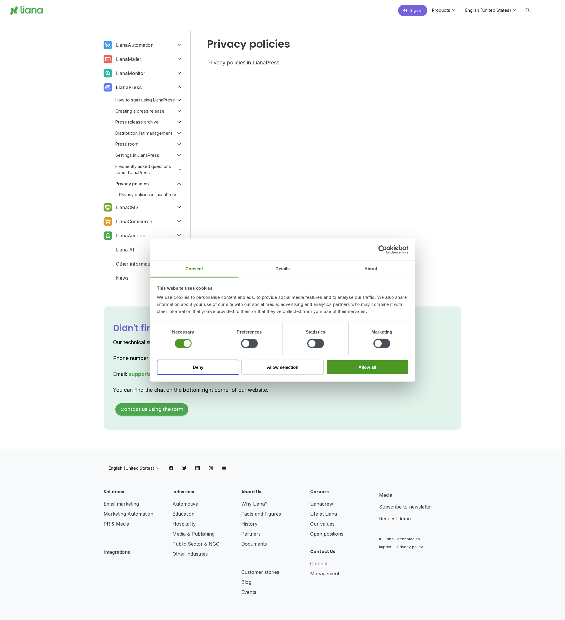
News (122, 278)
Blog (246, 582)
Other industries (190, 554)
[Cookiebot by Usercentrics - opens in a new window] (382, 249)
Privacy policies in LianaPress (243, 62)
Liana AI (125, 250)
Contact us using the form (151, 409)
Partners (251, 534)
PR (108, 524)
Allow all (367, 367)
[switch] (249, 343)
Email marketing (121, 504)
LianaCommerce (134, 221)
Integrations (117, 552)
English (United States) (488, 10)
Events (248, 592)
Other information (136, 264)
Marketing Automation (128, 514)
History (249, 524)
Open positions (326, 534)
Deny (198, 367)
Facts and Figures (261, 514)
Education (183, 514)
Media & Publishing (193, 534)
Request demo (395, 518)
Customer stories (260, 572)
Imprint (385, 546)
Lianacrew (321, 504)
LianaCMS (127, 207)
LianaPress (129, 87)
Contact (319, 563)
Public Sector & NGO (196, 544)
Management (324, 573)
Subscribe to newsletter (405, 507)
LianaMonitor (130, 73)
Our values (322, 524)
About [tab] (370, 268)
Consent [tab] (194, 268)
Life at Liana (323, 514)
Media (385, 495)
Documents (254, 544)
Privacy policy (410, 546)
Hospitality (184, 524)
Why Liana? (254, 504)
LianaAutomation (135, 45)
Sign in (416, 10)
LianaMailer (129, 59)
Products (441, 10)
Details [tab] (282, 268)
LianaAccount (131, 236)
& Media (120, 524)
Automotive (185, 504)
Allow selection (282, 367)
